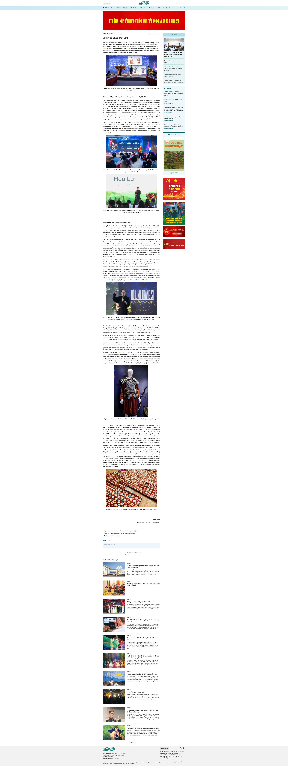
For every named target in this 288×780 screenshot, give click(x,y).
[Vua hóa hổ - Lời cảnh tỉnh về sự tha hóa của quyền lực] (114, 732)
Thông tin (125, 7)
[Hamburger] (184, 8)
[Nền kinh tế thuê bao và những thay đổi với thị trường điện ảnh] (114, 624)
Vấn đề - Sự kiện (168, 112)
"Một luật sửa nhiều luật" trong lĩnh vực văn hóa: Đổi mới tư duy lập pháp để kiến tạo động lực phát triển (173, 109)
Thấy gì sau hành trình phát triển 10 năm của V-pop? (142, 674)
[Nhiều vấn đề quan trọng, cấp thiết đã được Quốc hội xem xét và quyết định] (174, 44)
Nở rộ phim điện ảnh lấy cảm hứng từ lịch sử (140, 602)
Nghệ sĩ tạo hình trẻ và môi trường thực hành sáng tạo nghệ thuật (121, 531)
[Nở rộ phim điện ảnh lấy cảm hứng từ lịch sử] (114, 606)
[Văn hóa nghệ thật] (109, 751)
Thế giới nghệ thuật (162, 7)
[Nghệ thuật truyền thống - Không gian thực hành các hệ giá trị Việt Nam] (114, 588)
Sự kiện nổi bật (107, 3)
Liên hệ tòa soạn (164, 748)
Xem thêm (131, 743)
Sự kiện (140, 7)
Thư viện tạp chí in (174, 134)
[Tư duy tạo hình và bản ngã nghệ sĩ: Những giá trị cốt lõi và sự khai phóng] (114, 714)
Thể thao (135, 7)
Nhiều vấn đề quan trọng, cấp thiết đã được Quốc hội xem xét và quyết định (173, 54)
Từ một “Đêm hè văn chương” (135, 692)
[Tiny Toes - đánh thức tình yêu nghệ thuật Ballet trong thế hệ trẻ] (114, 642)
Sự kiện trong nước (168, 103)
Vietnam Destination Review (175, 7)
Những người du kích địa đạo (112, 536)
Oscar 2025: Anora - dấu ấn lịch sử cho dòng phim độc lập (119, 533)
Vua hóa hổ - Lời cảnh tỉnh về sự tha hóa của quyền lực (143, 728)
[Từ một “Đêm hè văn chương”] (114, 696)
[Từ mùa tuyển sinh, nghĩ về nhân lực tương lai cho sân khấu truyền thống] (114, 569)
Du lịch (130, 7)
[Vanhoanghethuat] (103, 8)
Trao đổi (120, 34)
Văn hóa (113, 7)
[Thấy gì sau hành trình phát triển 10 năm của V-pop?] (114, 678)
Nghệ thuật (118, 7)
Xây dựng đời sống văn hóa (150, 7)
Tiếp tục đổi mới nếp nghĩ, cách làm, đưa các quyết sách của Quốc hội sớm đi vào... (173, 68)
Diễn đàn (107, 7)
